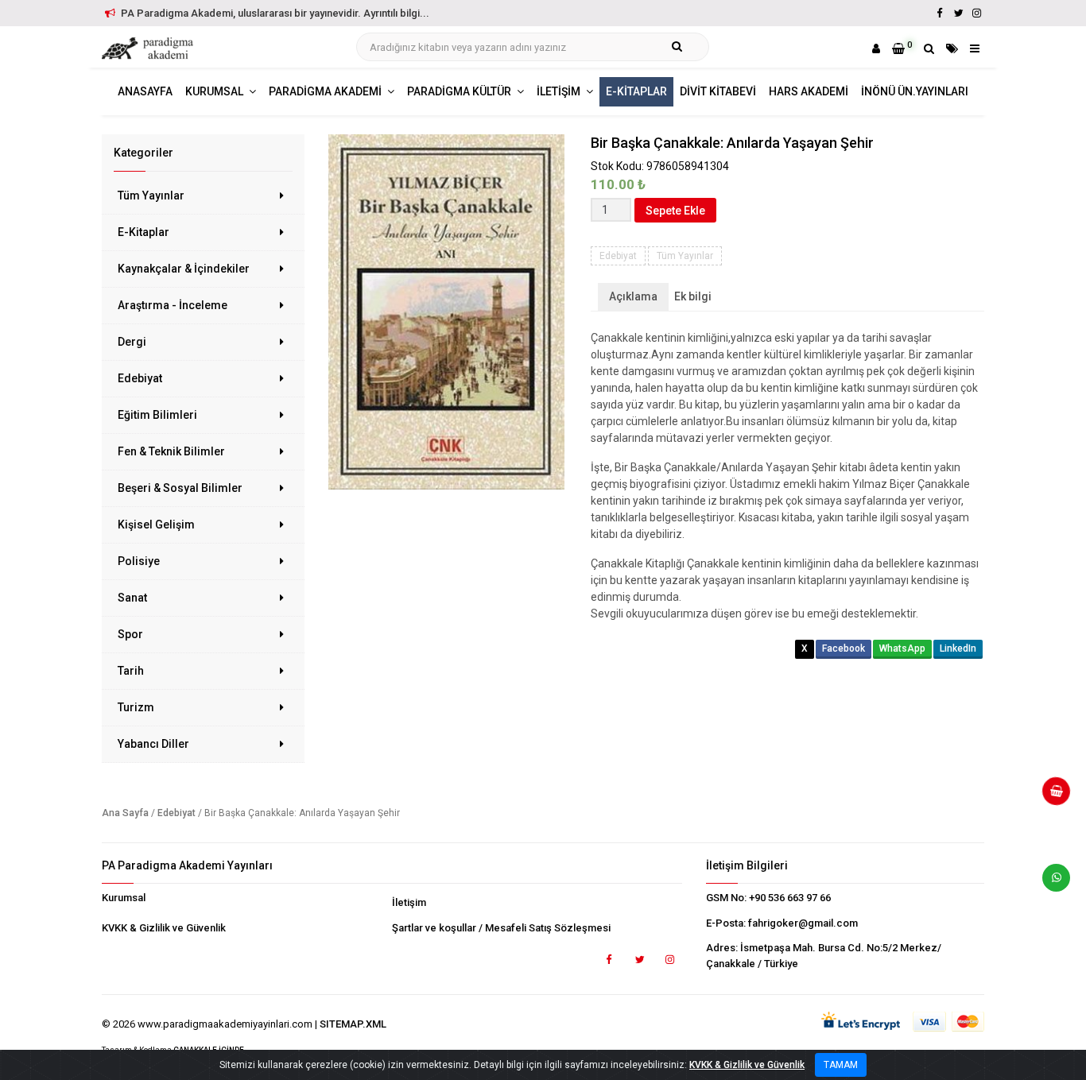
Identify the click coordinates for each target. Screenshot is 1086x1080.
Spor (130, 634)
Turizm (136, 707)
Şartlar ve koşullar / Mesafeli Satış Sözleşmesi (501, 928)
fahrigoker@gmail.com (803, 923)
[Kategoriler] (952, 48)
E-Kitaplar (143, 232)
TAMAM (841, 1064)
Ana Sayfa (125, 813)
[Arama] (929, 48)
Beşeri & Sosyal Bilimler (180, 488)
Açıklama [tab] (633, 296)
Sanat (132, 597)
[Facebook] (940, 13)
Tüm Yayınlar (151, 195)
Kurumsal (123, 898)
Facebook (843, 648)
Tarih (131, 670)
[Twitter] (958, 13)
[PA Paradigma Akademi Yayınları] (149, 48)
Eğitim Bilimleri (157, 414)
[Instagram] (976, 13)
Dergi (132, 341)
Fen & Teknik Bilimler (171, 451)
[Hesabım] (876, 48)
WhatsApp (902, 648)
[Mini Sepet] (1050, 797)
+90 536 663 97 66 (790, 898)
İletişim (409, 902)
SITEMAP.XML (353, 1024)
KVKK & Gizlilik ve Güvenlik (164, 928)
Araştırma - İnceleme (172, 305)
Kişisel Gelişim (156, 524)
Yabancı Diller (153, 743)
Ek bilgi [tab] (693, 296)
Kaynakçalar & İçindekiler (184, 268)
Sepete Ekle (675, 210)
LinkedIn (958, 648)
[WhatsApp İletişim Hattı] (1050, 884)
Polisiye (139, 561)
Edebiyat (140, 378)
